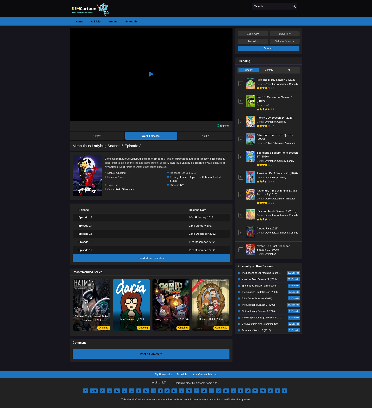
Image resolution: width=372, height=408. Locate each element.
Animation (282, 84)
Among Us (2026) (267, 228)
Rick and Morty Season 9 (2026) (276, 79)
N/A (182, 185)
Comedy (293, 84)
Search (270, 48)
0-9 (94, 390)
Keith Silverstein (124, 189)
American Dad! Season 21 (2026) (277, 173)
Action (268, 143)
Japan (192, 177)
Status (283, 34)
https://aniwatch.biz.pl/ (204, 374)
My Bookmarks (163, 374)
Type (252, 41)
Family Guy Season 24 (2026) (275, 117)
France (184, 177)
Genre (252, 34)
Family (290, 161)
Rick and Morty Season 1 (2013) (276, 211)
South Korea (205, 177)
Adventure (270, 84)
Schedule (182, 374)
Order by (283, 41)
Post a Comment (151, 354)
